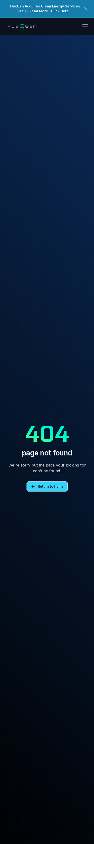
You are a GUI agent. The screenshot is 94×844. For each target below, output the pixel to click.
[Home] (22, 26)
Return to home (51, 486)
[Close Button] (86, 8)
